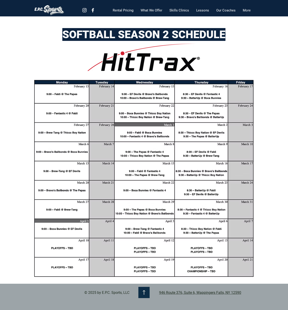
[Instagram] (84, 10)
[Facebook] (93, 10)
